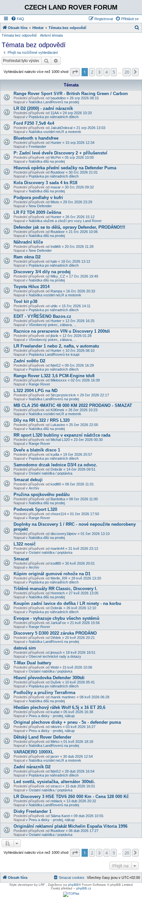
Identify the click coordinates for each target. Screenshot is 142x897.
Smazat (21, 558)
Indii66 (56, 247)
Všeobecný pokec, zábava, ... (53, 325)
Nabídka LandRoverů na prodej (54, 102)
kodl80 (56, 484)
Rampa (56, 291)
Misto (55, 202)
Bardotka (58, 499)
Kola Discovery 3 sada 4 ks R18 (45, 182)
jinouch (56, 652)
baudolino (58, 98)
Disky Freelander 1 (33, 811)
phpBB (73, 884)
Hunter (56, 143)
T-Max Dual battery (32, 662)
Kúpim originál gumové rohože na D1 (52, 573)
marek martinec (63, 697)
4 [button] (106, 72)
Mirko (55, 742)
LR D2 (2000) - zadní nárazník (43, 108)
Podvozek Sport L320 (35, 509)
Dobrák (56, 469)
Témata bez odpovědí (19, 35)
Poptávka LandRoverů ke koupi (54, 354)
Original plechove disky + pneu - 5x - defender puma (67, 722)
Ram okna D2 (27, 256)
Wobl (54, 667)
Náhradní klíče (28, 242)
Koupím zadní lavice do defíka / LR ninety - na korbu (67, 603)
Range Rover (39, 384)
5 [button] (114, 72)
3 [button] (99, 72)
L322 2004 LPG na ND (35, 390)
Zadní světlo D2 (29, 360)
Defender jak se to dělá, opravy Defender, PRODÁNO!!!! (69, 227)
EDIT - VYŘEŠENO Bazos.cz (42, 316)
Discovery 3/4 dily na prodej (42, 271)
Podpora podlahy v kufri (38, 197)
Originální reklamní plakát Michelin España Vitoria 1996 (70, 826)
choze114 (58, 514)
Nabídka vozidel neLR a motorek (55, 132)
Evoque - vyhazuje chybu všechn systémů (56, 618)
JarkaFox (58, 623)
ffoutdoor (58, 172)
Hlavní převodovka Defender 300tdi (49, 677)
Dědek (56, 638)
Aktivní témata (51, 35)
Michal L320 (60, 440)
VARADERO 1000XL (33, 751)
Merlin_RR (59, 578)
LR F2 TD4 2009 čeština (37, 212)
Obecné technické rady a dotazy (55, 656)
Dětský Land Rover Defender (42, 737)
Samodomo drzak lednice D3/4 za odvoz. (55, 464)
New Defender (40, 206)
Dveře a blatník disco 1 (37, 450)
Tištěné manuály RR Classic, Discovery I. (55, 588)
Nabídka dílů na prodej (47, 161)
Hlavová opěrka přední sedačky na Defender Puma (65, 167)
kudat (55, 712)
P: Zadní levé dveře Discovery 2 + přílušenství (60, 152)
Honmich (58, 593)
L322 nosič (25, 544)
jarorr (55, 756)
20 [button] (126, 72)
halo (54, 261)
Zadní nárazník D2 (32, 766)
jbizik (54, 336)
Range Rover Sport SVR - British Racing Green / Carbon (71, 93)
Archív (34, 488)
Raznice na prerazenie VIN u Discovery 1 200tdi (62, 331)
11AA (55, 113)
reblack (56, 801)
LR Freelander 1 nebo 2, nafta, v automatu (56, 346)
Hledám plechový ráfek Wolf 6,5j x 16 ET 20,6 (59, 707)
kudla (55, 454)
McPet (56, 157)
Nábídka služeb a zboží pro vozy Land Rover (65, 221)
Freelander (37, 147)
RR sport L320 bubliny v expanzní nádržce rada (62, 435)
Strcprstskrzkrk (63, 395)
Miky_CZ (58, 276)
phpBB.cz (83, 888)
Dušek (56, 682)
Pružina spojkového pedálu (42, 494)
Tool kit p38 (25, 301)
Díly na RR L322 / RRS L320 (42, 420)
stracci (56, 786)
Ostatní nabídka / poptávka (50, 473)
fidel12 (56, 365)
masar (56, 187)
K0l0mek (57, 410)
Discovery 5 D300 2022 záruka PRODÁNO (55, 633)
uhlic (54, 306)
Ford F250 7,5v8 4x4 (34, 123)
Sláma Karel (60, 816)
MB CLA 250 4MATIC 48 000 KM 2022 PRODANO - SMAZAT (73, 405)
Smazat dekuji (28, 479)
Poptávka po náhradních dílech (54, 117)
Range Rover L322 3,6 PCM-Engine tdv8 (54, 375)
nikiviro (56, 727)
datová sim (25, 648)
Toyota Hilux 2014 (32, 286)
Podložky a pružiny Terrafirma (44, 692)
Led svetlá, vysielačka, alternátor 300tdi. (54, 781)
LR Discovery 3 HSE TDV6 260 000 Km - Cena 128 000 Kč (71, 796)
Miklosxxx (59, 380)
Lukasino (58, 425)
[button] (75, 72)
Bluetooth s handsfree (36, 138)
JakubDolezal (61, 128)
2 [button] (92, 72)
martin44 (57, 548)
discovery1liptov (64, 534)
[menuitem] (17, 19)
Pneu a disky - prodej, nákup (52, 716)
